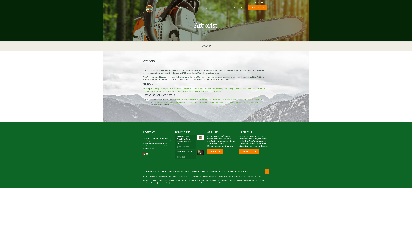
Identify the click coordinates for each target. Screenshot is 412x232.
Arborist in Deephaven (200, 100)
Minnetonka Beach (225, 176)
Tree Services (195, 91)
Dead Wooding (240, 89)
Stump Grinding (155, 91)
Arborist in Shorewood (242, 102)
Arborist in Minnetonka (176, 102)
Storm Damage (228, 89)
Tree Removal (198, 89)
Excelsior (186, 176)
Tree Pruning (167, 91)
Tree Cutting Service (157, 89)
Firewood (207, 89)
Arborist (146, 89)
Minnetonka (213, 176)
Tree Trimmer (205, 91)
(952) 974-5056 (261, 2)
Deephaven (162, 176)
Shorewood (249, 176)
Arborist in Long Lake (159, 102)
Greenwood (195, 176)
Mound (235, 176)
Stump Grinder (217, 91)
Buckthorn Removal (150, 183)
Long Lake (204, 176)
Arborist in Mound (213, 102)
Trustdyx (239, 171)
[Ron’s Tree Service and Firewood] (149, 8)
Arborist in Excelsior (246, 100)
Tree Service (187, 89)
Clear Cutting (251, 89)
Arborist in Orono (226, 102)
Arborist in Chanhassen (183, 100)
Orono (241, 176)
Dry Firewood (217, 89)
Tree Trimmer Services (181, 91)
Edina (180, 176)
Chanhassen (153, 176)
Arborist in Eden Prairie (217, 100)
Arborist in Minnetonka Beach (195, 102)
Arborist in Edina (232, 100)
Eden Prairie (172, 176)
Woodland (258, 176)
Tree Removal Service (173, 89)
